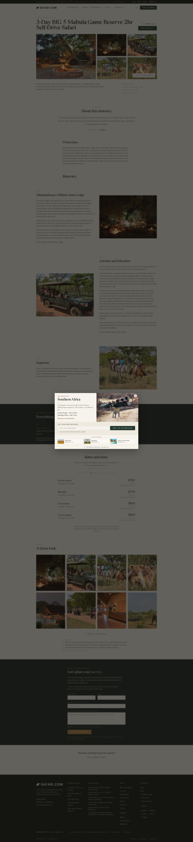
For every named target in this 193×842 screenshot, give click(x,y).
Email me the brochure (122, 428)
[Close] (135, 395)
